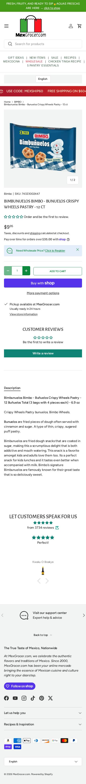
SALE (54, 57)
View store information (23, 314)
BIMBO (17, 102)
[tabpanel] (43, 436)
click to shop (52, 8)
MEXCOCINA (11, 61)
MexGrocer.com (21, 774)
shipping (35, 233)
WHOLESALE (34, 61)
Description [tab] (12, 388)
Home (7, 102)
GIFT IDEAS (16, 57)
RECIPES (70, 57)
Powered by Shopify (42, 774)
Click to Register (55, 250)
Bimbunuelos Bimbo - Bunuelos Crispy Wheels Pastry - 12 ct (36, 104)
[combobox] (43, 44)
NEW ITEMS (38, 57)
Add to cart (58, 271)
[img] (43, 522)
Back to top (41, 635)
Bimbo (8, 193)
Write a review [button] (43, 353)
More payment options (43, 293)
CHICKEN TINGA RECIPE (64, 61)
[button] (79, 26)
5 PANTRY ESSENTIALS (43, 65)
